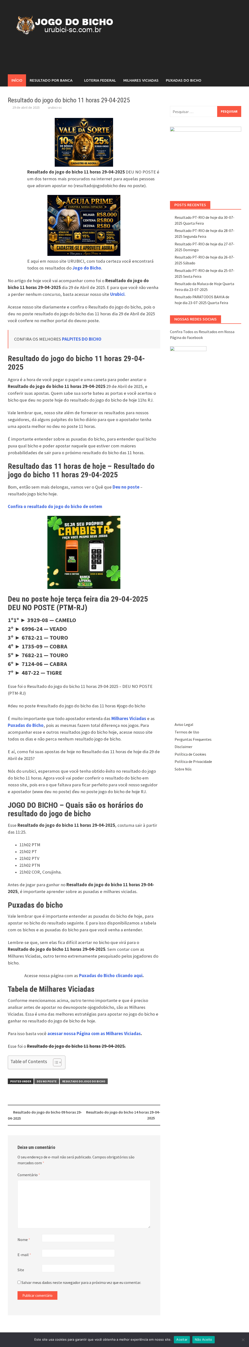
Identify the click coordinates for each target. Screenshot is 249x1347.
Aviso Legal (184, 724)
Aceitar (181, 1339)
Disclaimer (183, 746)
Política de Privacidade (193, 761)
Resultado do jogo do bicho (83, 1081)
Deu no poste (47, 1081)
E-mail (24, 1254)
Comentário (29, 1174)
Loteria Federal (100, 80)
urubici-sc (55, 107)
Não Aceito (203, 1339)
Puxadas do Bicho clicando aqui (110, 975)
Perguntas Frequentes (193, 739)
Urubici (117, 294)
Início (16, 80)
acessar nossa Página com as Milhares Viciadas (94, 1033)
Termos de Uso (187, 732)
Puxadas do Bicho (183, 80)
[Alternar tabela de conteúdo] (54, 1062)
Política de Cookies (190, 754)
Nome (24, 1239)
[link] (55, 506)
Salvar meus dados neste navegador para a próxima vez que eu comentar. (81, 1282)
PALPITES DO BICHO (81, 339)
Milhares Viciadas (141, 80)
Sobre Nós (183, 769)
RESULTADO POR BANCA (51, 80)
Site (21, 1269)
